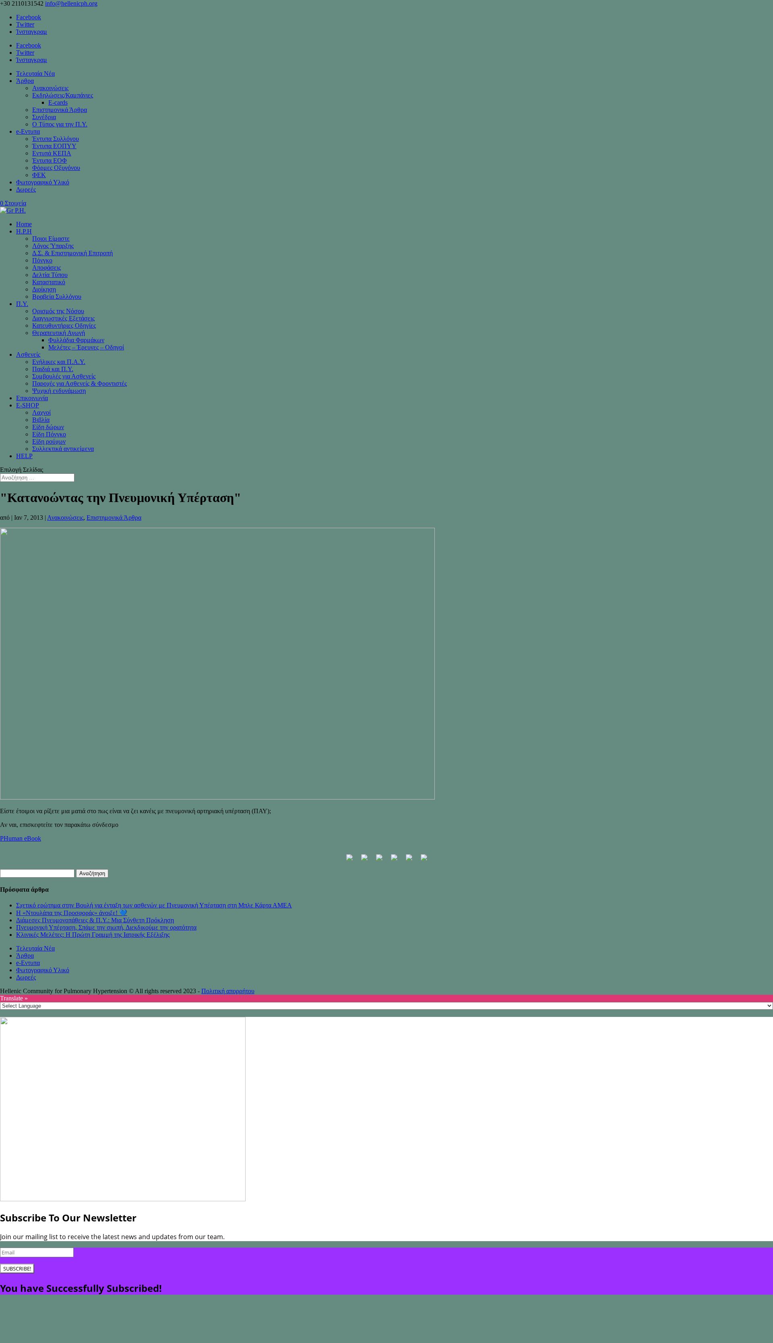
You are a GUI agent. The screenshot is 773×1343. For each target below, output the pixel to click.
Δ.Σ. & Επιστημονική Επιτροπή (72, 253)
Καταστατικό (48, 282)
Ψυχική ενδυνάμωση (59, 390)
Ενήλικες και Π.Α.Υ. (58, 361)
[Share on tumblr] (424, 860)
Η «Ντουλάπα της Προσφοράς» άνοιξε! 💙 (71, 912)
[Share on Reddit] (379, 860)
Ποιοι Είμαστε (51, 238)
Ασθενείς (28, 354)
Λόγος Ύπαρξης (53, 245)
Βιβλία (41, 419)
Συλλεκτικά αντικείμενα (63, 448)
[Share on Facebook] (349, 860)
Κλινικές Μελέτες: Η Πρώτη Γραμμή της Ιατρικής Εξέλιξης (92, 934)
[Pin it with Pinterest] (394, 860)
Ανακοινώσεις (50, 88)
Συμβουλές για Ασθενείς (63, 376)
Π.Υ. (22, 303)
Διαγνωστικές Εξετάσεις (63, 318)
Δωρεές (26, 189)
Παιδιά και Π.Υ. (52, 369)
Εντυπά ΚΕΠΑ (51, 153)
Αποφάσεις (46, 267)
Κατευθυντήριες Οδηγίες (64, 325)
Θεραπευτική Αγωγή (58, 332)
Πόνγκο (42, 260)
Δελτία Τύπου (50, 274)
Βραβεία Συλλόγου (56, 296)
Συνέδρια (44, 117)
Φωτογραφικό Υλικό (42, 182)
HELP (24, 455)
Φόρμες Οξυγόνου (56, 167)
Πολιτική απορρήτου (227, 991)
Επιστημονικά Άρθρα (59, 109)
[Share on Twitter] (364, 860)
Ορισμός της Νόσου (58, 311)
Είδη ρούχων (49, 441)
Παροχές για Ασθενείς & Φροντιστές (79, 383)
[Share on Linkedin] (409, 860)
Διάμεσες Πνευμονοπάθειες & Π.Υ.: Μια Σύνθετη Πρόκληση (95, 920)
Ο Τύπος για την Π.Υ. (59, 124)
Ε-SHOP (27, 405)
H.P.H (24, 231)
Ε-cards (58, 102)
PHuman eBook (20, 838)
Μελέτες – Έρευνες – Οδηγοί (86, 347)
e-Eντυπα (28, 131)
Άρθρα (25, 80)
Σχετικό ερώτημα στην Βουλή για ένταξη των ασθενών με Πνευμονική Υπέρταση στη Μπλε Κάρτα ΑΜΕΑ (154, 905)
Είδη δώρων (48, 427)
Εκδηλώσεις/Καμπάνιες (62, 95)
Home (24, 224)
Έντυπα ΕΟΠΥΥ (54, 146)
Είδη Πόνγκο (49, 434)
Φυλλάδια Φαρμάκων (76, 340)
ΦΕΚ (39, 174)
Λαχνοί (41, 412)
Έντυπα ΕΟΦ (49, 160)
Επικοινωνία (32, 398)
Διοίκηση (44, 289)
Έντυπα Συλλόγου (55, 138)
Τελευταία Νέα (35, 73)
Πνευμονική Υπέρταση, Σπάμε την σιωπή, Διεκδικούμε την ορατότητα (106, 927)
